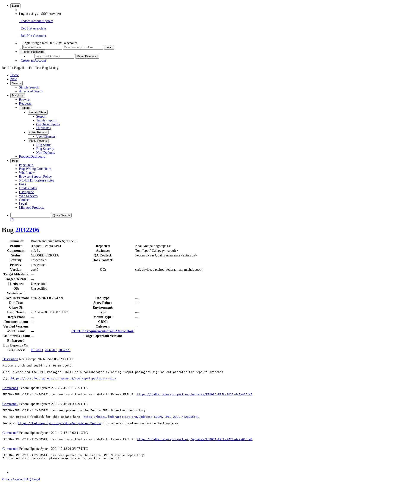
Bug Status (43, 145)
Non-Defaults (45, 152)
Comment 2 (10, 404)
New (13, 79)
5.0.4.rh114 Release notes (36, 180)
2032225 (64, 350)
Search (16, 83)
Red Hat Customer (32, 35)
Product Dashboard (32, 156)
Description (10, 359)
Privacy (7, 479)
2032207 (51, 350)
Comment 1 (10, 388)
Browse (24, 99)
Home (14, 75)
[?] (12, 219)
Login (15, 5)
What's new (27, 172)
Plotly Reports (38, 140)
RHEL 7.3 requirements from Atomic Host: (102, 331)
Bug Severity (45, 149)
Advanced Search (31, 91)
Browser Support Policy (35, 176)
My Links (18, 95)
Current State (37, 112)
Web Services (28, 196)
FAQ (22, 184)
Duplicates (43, 128)
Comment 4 (10, 448)
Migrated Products (31, 207)
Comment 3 (10, 433)
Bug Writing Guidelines (35, 169)
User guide (26, 192)
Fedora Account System (36, 21)
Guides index (28, 188)
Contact (24, 200)
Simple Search (29, 87)
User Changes (45, 136)
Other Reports (38, 132)
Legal (23, 203)
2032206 (27, 230)
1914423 (37, 350)
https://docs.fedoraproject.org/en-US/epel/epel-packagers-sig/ (63, 378)
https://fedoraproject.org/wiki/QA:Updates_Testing (60, 423)
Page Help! (26, 165)
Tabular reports (46, 120)
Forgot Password (32, 51)
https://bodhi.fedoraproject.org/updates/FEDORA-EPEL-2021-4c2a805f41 (194, 394)
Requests (25, 103)
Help (15, 160)
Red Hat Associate (32, 28)
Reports (25, 107)
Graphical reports (48, 124)
